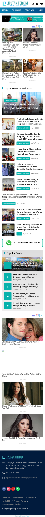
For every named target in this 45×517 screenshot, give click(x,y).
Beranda (6, 497)
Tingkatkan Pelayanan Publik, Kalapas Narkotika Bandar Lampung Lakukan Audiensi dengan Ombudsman (29, 123)
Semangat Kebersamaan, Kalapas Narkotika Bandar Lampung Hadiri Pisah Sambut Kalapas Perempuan (22, 106)
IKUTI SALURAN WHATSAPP (27, 242)
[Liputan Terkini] (15, 3)
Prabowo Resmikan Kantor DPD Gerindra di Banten (25, 276)
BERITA (19, 234)
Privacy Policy (20, 501)
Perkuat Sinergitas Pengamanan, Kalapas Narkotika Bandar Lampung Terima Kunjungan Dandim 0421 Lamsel (29, 169)
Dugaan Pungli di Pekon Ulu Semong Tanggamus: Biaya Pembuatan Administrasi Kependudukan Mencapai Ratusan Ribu (25, 285)
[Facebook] (4, 489)
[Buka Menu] (37, 3)
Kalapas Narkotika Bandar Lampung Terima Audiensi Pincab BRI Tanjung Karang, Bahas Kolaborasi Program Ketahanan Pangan (28, 139)
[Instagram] (9, 489)
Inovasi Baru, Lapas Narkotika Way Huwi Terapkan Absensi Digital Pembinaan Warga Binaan (22, 196)
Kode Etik (6, 501)
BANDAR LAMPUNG (11, 101)
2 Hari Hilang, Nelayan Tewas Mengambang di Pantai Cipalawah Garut (26, 304)
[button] (33, 3)
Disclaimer (18, 497)
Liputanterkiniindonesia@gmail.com (21, 477)
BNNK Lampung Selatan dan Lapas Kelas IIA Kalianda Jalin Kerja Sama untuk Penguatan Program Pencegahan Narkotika (29, 229)
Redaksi (30, 497)
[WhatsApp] (18, 489)
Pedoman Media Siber (12, 504)
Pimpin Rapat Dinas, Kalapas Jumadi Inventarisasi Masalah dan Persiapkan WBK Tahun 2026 (29, 153)
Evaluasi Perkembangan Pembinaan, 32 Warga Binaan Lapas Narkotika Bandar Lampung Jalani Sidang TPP (27, 184)
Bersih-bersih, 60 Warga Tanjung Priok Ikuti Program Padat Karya (25, 295)
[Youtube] (13, 489)
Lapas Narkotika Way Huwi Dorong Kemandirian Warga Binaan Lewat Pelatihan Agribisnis (29, 213)
